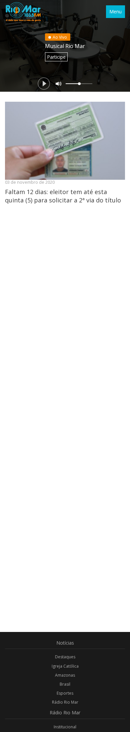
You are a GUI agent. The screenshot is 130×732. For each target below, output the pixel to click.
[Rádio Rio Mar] (23, 11)
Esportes (65, 693)
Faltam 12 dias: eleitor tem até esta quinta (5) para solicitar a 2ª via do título (63, 196)
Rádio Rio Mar (65, 702)
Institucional (65, 727)
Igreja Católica (65, 666)
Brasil (65, 684)
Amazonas (65, 675)
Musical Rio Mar (65, 46)
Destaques (65, 657)
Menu (115, 11)
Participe (56, 57)
